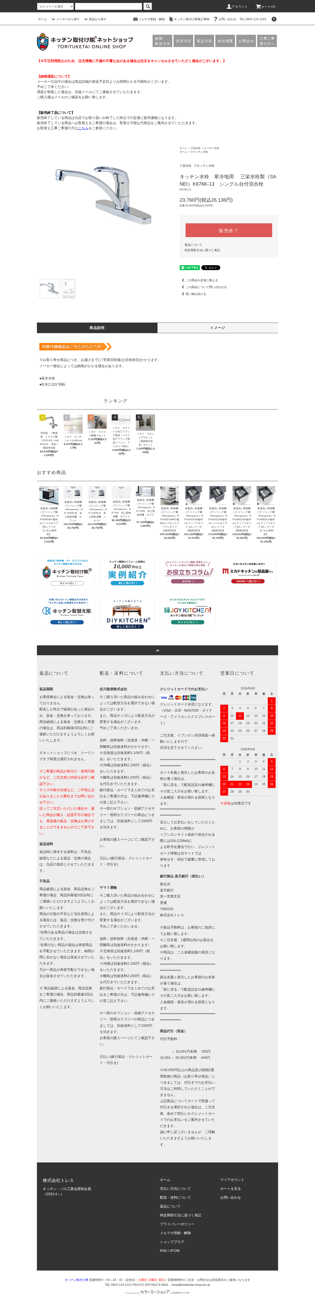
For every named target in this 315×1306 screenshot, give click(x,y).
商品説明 (97, 328)
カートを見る (230, 1189)
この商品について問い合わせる (206, 287)
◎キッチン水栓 (199, 151)
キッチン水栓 (211, 148)
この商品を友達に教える (202, 280)
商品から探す (98, 19)
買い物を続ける (196, 294)
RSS (163, 1251)
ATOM (175, 1251)
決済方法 (183, 41)
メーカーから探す (68, 19)
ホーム (42, 19)
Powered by (132, 1292)
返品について (193, 244)
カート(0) (268, 6)
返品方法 (204, 41)
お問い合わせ (227, 19)
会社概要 (225, 41)
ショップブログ (172, 1242)
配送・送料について (175, 1197)
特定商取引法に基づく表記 (202, 250)
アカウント (240, 6)
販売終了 (228, 230)
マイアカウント (232, 1180)
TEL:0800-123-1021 (253, 19)
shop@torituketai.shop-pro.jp (191, 1285)
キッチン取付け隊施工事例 (191, 19)
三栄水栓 (196, 148)
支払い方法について (175, 1189)
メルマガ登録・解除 (151, 19)
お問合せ (246, 41)
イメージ (217, 328)
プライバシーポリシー (177, 1224)
